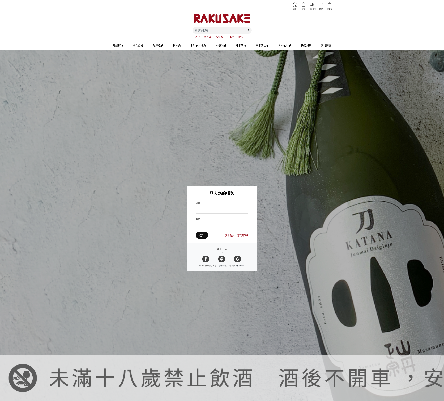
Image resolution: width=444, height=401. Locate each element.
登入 (201, 235)
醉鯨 (240, 37)
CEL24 (230, 37)
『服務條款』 (222, 265)
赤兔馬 (219, 37)
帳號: (198, 203)
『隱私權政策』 (238, 265)
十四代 (196, 37)
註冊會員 (229, 235)
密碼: (198, 218)
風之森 (207, 37)
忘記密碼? (242, 235)
